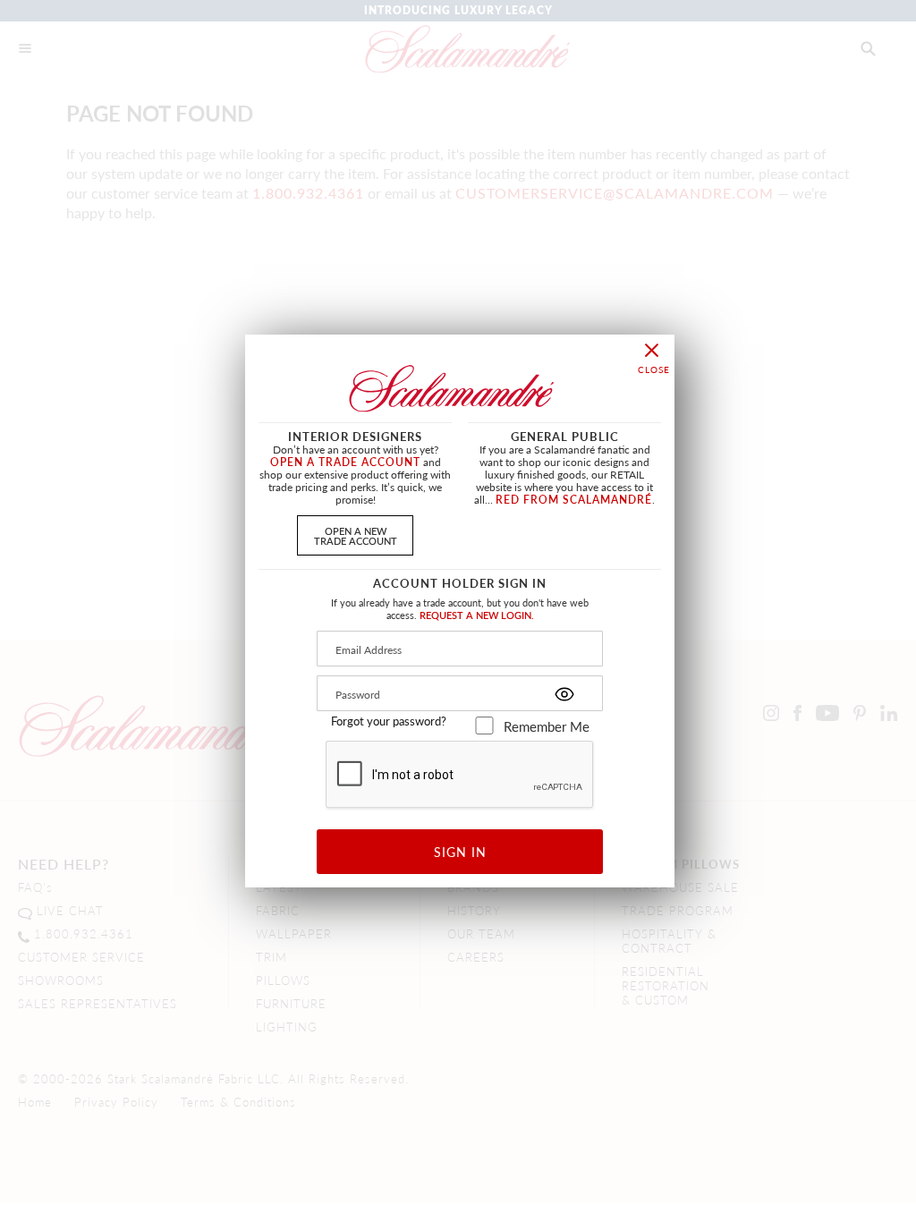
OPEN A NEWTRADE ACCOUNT (355, 535)
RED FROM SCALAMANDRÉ (574, 499)
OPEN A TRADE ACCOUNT (345, 462)
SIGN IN (460, 852)
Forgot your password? (388, 721)
